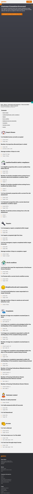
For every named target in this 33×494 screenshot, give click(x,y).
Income (4, 127)
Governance (3, 478)
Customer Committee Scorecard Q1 (8, 107)
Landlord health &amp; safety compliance (11, 114)
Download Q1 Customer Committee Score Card (11, 14)
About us (5, 104)
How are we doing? (25, 104)
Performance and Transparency (14, 104)
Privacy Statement (4, 490)
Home (2, 104)
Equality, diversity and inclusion (6, 480)
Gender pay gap (3, 489)
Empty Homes (5, 112)
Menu (30, 1)
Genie (2, 483)
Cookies (2, 491)
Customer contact (6, 125)
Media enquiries (3, 468)
